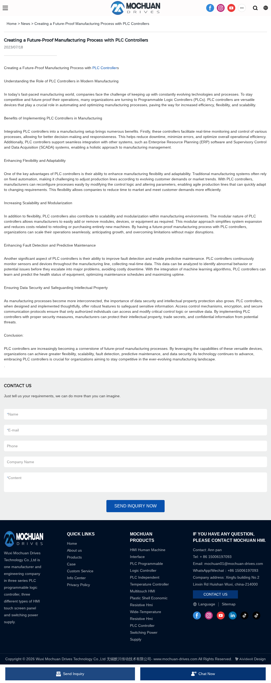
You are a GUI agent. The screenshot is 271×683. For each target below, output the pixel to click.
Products (74, 557)
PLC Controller (104, 68)
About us (74, 550)
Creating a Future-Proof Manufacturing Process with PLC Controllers (91, 23)
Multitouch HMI (142, 591)
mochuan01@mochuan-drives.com (233, 563)
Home (12, 23)
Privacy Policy (78, 585)
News (25, 23)
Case (71, 564)
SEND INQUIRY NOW (135, 506)
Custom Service (80, 571)
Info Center (76, 578)
